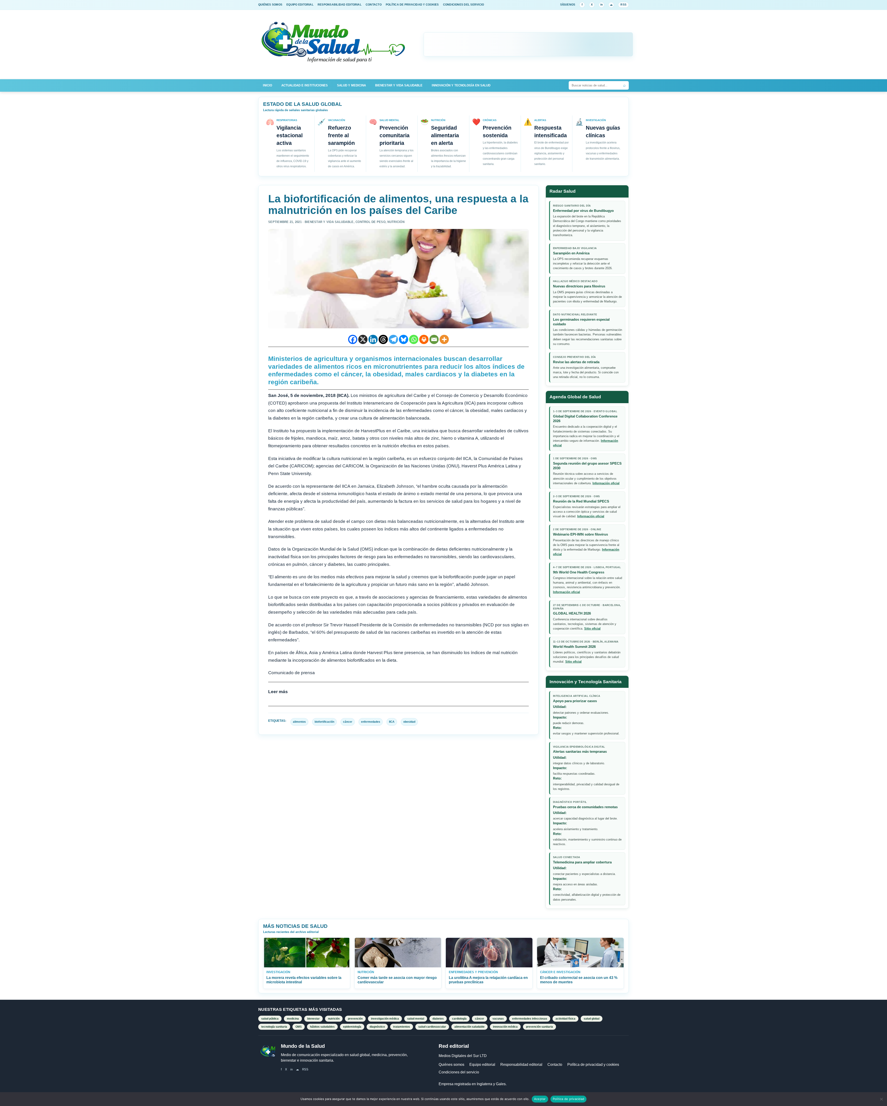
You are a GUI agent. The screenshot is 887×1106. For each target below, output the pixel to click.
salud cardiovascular (432, 1026)
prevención (355, 1018)
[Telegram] (393, 339)
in (601, 4)
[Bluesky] (403, 339)
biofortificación (324, 721)
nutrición (334, 1018)
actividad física (565, 1018)
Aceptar (540, 1099)
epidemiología (352, 1026)
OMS (298, 1026)
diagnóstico (377, 1026)
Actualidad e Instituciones (304, 85)
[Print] (423, 339)
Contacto (554, 1064)
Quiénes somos (451, 1064)
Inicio (267, 85)
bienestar (313, 1018)
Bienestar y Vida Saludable (398, 85)
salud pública (270, 1018)
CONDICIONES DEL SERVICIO (463, 4)
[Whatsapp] (413, 339)
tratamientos (401, 1026)
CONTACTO (374, 4)
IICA (392, 721)
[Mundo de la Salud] (333, 44)
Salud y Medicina (351, 85)
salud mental (415, 1018)
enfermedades (370, 721)
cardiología (459, 1018)
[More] (444, 339)
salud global (591, 1018)
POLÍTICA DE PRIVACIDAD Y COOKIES (412, 4)
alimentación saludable (469, 1026)
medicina (293, 1018)
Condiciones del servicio (459, 1072)
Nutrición (395, 222)
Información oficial (606, 483)
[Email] (434, 339)
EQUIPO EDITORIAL (299, 4)
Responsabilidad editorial (521, 1064)
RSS (623, 4)
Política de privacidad (568, 1099)
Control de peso (370, 222)
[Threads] (383, 339)
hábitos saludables (322, 1026)
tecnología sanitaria (274, 1026)
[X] (363, 339)
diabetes (438, 1018)
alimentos (299, 721)
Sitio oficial (592, 628)
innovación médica (505, 1026)
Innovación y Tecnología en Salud (461, 85)
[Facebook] (352, 339)
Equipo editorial (482, 1064)
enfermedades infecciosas (529, 1018)
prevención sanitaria (539, 1026)
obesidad (409, 721)
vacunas (498, 1018)
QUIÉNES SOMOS (270, 4)
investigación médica (385, 1018)
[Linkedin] (373, 339)
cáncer (347, 721)
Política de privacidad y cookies (593, 1064)
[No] (881, 1099)
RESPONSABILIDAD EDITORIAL (339, 4)
